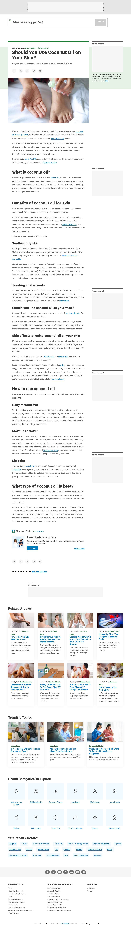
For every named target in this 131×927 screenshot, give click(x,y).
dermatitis (16, 259)
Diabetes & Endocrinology (101, 844)
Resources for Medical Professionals (20, 910)
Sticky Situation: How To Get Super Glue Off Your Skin (50, 687)
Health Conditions (30, 48)
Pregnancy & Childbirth (96, 746)
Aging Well (12, 844)
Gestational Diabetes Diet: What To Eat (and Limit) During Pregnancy (104, 751)
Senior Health (37, 855)
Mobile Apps (91, 888)
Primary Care (55, 828)
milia (62, 365)
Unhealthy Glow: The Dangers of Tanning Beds (108, 636)
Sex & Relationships (53, 855)
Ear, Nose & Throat (15, 849)
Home (10, 888)
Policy (106, 81)
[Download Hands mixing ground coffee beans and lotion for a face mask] (110, 670)
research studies (69, 224)
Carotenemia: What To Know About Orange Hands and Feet (21, 687)
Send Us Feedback (53, 888)
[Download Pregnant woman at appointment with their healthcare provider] (105, 732)
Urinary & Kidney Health (81, 855)
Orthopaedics (36, 828)
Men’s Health (54, 746)
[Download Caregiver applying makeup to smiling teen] (80, 670)
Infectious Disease (43, 849)
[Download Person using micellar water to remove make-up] (80, 620)
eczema (65, 255)
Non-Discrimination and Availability (59, 910)
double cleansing (50, 450)
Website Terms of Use (55, 902)
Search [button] (101, 21)
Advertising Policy (53, 894)
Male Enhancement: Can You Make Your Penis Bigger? (63, 750)
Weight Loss (97, 855)
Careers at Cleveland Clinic (17, 894)
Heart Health (75, 802)
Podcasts (90, 891)
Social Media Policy (53, 897)
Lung (56, 849)
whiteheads (63, 356)
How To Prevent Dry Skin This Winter (20, 638)
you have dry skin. (73, 313)
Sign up (32, 548)
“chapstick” (17, 469)
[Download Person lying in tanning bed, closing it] (110, 620)
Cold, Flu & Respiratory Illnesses (78, 844)
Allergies (24, 844)
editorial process (39, 571)
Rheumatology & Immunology (18, 855)
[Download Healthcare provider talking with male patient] (65, 732)
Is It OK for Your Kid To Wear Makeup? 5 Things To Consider (80, 687)
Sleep (66, 855)
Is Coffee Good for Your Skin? (108, 688)
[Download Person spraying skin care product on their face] (51, 620)
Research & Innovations (16, 902)
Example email (79, 548)
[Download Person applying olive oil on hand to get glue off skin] (51, 670)
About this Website (53, 891)
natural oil (55, 178)
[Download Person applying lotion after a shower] (21, 620)
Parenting (79, 849)
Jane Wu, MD (30, 159)
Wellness (95, 828)
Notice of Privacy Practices (56, 908)
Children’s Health (85, 682)
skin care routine (49, 162)
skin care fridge (57, 138)
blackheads (49, 356)
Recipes (109, 849)
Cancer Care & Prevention (41, 844)
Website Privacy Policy (55, 905)
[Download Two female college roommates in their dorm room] (26, 732)
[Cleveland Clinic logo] (21, 531)
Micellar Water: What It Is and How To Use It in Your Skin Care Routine (80, 640)
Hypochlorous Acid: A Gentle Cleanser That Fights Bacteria (50, 639)
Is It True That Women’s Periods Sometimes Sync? (25, 750)
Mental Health (115, 802)
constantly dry (29, 466)
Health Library (12, 905)
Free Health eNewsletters (16, 908)
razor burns (64, 301)
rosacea (73, 255)
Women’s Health (15, 746)
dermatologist (58, 379)
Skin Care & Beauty (43, 48)
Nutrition (16, 828)
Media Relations (13, 913)
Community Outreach (15, 899)
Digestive (118, 844)
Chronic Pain (58, 844)
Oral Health (67, 849)
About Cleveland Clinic (15, 891)
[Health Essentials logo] (38, 531)
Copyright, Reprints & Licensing (57, 899)
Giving (10, 897)
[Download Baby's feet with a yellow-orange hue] (21, 670)
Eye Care (29, 849)
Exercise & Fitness (55, 802)
